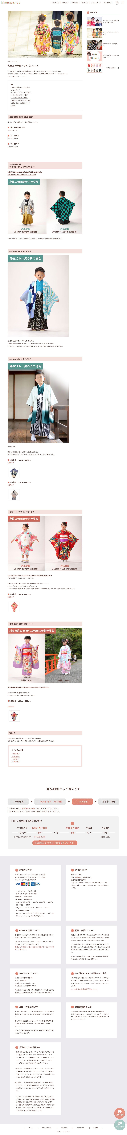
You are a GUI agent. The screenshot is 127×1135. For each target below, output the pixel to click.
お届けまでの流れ (47, 1128)
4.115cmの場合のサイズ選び (19, 98)
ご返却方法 (64, 1128)
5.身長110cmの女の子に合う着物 (20, 100)
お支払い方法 (80, 1128)
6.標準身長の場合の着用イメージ (20, 103)
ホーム (30, 1128)
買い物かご (108, 2)
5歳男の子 (74, 2)
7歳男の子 (11, 485)
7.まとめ (13, 106)
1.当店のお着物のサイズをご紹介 (20, 87)
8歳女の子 (11, 706)
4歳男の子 (11, 463)
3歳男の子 (65, 2)
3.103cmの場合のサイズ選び (19, 95)
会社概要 (95, 1128)
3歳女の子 (55, 2)
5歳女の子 (11, 597)
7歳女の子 (84, 2)
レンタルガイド (96, 2)
